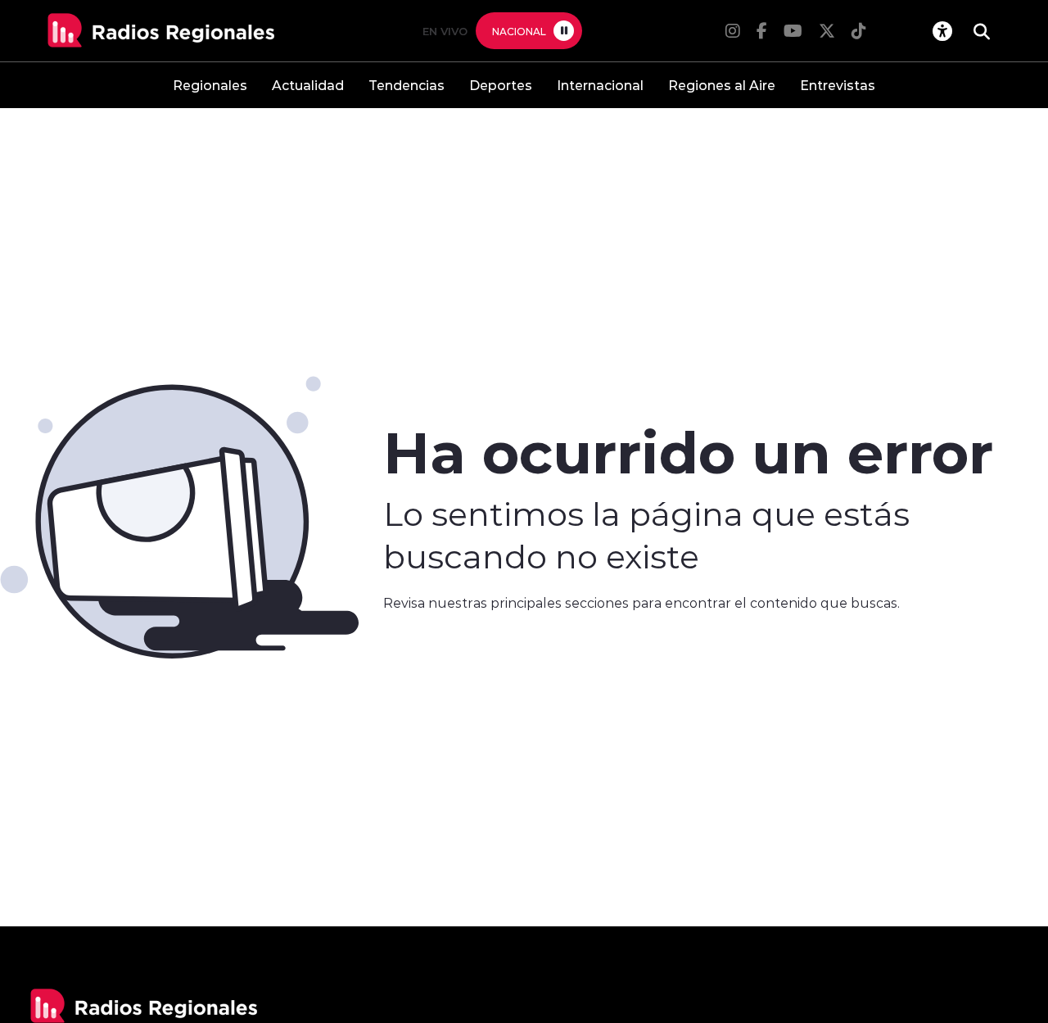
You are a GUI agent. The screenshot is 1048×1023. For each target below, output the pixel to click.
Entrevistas (837, 84)
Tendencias (406, 84)
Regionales (210, 84)
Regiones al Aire (721, 84)
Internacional (600, 84)
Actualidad (308, 84)
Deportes (500, 84)
